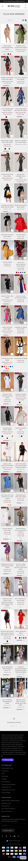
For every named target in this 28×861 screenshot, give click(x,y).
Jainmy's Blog (6, 792)
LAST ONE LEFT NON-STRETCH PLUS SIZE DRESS (7, 496)
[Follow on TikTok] (18, 836)
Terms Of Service (7, 811)
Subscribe (8, 830)
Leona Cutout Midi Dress (7, 296)
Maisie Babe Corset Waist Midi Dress (7, 141)
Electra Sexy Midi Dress (7, 359)
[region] (14, 720)
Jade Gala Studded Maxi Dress (20, 78)
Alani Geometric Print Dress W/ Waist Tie (7, 668)
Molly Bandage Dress (21, 632)
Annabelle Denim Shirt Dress (21, 328)
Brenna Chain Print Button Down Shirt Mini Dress (20, 702)
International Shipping (8, 784)
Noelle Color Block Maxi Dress (20, 296)
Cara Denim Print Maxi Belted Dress (21, 109)
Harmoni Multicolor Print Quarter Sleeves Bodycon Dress (20, 669)
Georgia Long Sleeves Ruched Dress (7, 396)
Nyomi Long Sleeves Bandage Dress (7, 47)
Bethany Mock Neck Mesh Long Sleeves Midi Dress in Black (7, 633)
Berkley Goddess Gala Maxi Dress (20, 141)
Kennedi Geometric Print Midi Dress (7, 78)
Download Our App (7, 768)
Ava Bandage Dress (20, 358)
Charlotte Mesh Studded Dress (20, 395)
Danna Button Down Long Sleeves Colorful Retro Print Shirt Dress (7, 602)
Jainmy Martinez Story (8, 790)
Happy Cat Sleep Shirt (20, 428)
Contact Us (5, 771)
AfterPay (4, 779)
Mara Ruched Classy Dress (7, 428)
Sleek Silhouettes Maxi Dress (7, 175)
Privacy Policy (6, 806)
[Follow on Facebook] (2, 836)
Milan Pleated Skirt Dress (7, 328)
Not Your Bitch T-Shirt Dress (20, 599)
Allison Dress (20, 234)
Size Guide (5, 776)
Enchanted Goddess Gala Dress (20, 176)
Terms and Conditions (8, 808)
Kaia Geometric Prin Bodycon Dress (7, 701)
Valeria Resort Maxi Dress (7, 529)
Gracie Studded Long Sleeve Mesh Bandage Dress (21, 465)
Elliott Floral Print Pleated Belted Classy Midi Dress (21, 567)
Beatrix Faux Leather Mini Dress (20, 46)
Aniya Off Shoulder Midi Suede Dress (20, 264)
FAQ (3, 773)
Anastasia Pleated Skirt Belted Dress (7, 206)
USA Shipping (6, 781)
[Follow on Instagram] (6, 836)
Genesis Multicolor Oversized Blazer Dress (7, 566)
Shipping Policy (6, 803)
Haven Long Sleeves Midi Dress (7, 464)
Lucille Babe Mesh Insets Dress (7, 109)
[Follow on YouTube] (14, 836)
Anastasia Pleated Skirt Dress (20, 206)
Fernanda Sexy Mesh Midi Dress (20, 495)
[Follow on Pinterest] (10, 836)
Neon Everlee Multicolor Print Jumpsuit (20, 530)
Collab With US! (6, 787)
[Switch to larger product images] (23, 20)
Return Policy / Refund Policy (10, 800)
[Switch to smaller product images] (25, 20)
